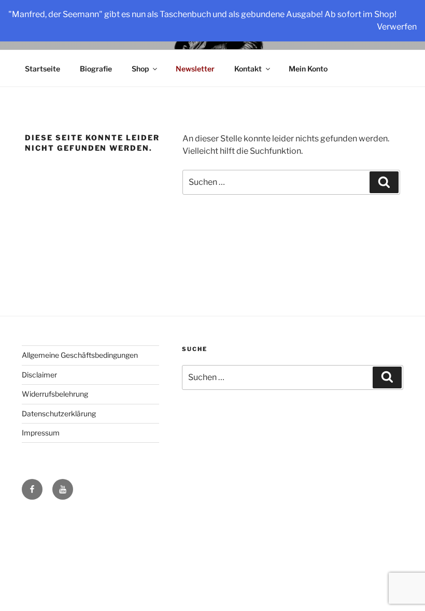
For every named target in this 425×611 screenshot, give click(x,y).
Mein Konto (308, 68)
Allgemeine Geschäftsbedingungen (80, 355)
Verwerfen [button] (397, 27)
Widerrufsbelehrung (55, 393)
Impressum (41, 432)
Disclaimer (39, 374)
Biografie (96, 68)
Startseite (42, 68)
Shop (140, 68)
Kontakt (248, 68)
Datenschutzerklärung (59, 413)
